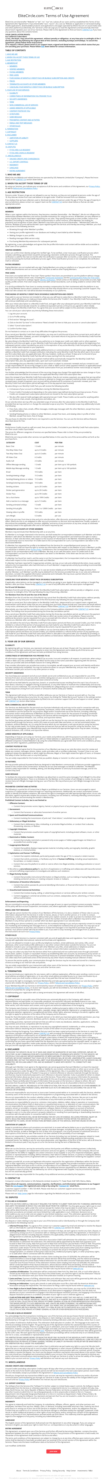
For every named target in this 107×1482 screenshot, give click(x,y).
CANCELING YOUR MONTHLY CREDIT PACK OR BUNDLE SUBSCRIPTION (37, 87)
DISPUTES (12, 147)
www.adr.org (78, 1268)
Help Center (22, 1193)
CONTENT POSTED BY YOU (20, 111)
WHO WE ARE (12, 54)
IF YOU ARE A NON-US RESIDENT (22, 153)
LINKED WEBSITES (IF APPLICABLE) (23, 108)
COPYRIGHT (11, 132)
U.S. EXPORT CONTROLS (19, 162)
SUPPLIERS (14, 141)
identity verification (47, 280)
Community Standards (54, 278)
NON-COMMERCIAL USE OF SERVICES (24, 105)
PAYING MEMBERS (17, 72)
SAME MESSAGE (16, 117)
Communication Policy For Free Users (84, 278)
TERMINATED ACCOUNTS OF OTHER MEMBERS (28, 84)
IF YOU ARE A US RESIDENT (20, 150)
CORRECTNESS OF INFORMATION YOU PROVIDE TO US (31, 96)
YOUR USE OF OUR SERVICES (18, 90)
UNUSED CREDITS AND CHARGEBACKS (24, 159)
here (42, 1331)
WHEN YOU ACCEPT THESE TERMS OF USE (23, 57)
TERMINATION (12, 129)
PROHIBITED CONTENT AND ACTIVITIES (25, 120)
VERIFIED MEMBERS (17, 69)
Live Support (18, 1186)
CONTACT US (87, 30)
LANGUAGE (14, 168)
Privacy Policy (94, 186)
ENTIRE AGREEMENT (17, 171)
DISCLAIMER (12, 135)
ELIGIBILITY (14, 93)
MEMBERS (13, 66)
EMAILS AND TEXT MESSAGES (21, 123)
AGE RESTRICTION (14, 60)
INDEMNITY (14, 165)
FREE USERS (14, 75)
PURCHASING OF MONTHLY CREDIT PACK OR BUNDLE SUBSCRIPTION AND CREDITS (42, 78)
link (42, 46)
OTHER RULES (15, 126)
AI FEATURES (14, 114)
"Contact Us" (64, 1186)
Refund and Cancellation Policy (25, 188)
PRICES (12, 81)
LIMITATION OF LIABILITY (19, 138)
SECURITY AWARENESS (18, 99)
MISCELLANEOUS (14, 156)
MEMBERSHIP (12, 63)
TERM (12, 102)
